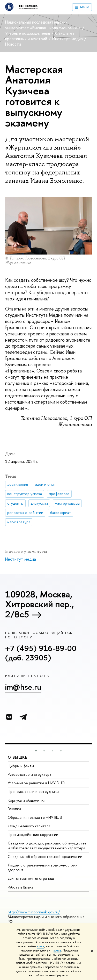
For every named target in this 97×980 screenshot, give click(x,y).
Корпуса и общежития (26, 800)
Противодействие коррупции (33, 834)
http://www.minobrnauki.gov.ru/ (34, 912)
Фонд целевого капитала (29, 825)
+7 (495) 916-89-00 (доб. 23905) (41, 653)
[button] (36, 750)
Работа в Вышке (21, 887)
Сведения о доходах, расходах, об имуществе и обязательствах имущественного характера (47, 845)
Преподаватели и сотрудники (33, 791)
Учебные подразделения (28, 33)
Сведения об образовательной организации (45, 856)
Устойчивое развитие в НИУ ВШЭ (36, 782)
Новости (13, 44)
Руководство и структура (29, 774)
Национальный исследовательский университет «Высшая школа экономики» (43, 24)
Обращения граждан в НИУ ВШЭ (35, 817)
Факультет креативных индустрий (40, 35)
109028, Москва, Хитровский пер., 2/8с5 (39, 604)
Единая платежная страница (31, 878)
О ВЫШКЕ (17, 757)
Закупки (14, 808)
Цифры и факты (21, 765)
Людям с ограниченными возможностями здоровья (43, 867)
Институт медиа (68, 38)
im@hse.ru (23, 686)
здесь (40, 946)
